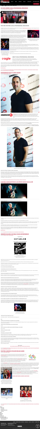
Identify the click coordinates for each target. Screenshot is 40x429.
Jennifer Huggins (10, 9)
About (12, 1)
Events (24, 1)
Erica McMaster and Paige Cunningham (15, 363)
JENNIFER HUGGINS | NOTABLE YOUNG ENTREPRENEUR (15, 234)
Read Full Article (3, 230)
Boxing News (5, 69)
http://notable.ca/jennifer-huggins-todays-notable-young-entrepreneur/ (20, 346)
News (16, 1)
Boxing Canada (19, 372)
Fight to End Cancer (24, 69)
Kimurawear (24, 179)
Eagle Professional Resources (27, 28)
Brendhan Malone (11, 69)
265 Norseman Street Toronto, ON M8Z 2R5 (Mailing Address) (4, 424)
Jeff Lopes (21, 179)
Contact (2, 411)
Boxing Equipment (11, 179)
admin (9, 352)
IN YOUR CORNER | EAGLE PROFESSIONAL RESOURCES (14, 8)
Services (20, 1)
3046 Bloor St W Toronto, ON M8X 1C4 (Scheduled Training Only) (12, 424)
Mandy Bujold (5, 362)
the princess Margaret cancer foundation (8, 70)
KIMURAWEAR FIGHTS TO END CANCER (10, 72)
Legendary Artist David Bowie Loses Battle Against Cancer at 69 (17, 181)
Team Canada (35, 370)
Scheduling (29, 1)
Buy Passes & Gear (36, 1)
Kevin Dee (34, 69)
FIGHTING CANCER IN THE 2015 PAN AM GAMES (12, 351)
